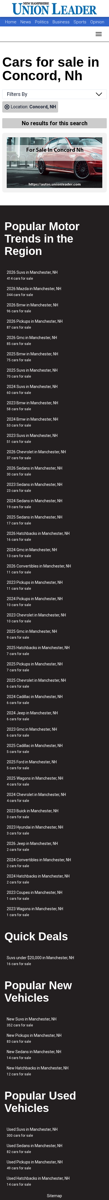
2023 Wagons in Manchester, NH (35, 912)
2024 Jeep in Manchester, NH (32, 716)
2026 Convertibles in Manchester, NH (39, 569)
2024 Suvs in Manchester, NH (32, 389)
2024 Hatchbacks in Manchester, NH (38, 879)
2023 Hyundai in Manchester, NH (35, 830)
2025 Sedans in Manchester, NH (34, 520)
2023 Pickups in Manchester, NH (35, 585)
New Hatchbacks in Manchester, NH (37, 1071)
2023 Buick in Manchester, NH (32, 814)
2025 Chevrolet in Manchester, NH (36, 683)
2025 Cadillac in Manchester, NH (35, 748)
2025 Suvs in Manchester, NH (32, 373)
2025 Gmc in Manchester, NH (32, 634)
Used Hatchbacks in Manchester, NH (38, 1181)
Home (10, 21)
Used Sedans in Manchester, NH (34, 1148)
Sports (80, 21)
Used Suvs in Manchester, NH (32, 1132)
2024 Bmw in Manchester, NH (32, 422)
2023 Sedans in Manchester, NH (34, 487)
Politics (42, 21)
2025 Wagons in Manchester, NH (35, 781)
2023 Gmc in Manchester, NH (32, 732)
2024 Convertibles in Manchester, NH (39, 863)
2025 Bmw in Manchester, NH (32, 357)
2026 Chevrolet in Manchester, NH (36, 455)
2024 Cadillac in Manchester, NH (35, 699)
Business (62, 21)
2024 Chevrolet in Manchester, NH (36, 797)
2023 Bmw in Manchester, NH (32, 406)
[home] (54, 8)
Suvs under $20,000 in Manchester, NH (40, 960)
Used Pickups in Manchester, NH (35, 1165)
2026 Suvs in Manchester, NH (32, 275)
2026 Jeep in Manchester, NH (32, 846)
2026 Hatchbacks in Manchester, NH (38, 536)
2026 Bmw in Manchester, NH (32, 308)
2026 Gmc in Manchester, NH (32, 340)
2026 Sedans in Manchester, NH (34, 471)
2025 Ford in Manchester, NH (32, 765)
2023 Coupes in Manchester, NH (34, 895)
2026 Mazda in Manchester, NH (34, 291)
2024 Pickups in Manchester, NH (35, 601)
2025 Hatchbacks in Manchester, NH (38, 650)
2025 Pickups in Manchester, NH (35, 667)
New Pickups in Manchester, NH (34, 1038)
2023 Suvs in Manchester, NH (32, 438)
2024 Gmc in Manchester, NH (32, 553)
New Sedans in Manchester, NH (34, 1054)
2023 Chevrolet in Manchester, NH (36, 618)
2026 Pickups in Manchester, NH (35, 324)
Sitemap (54, 1196)
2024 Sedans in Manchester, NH (34, 504)
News (25, 21)
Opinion (97, 21)
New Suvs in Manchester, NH (31, 1022)
